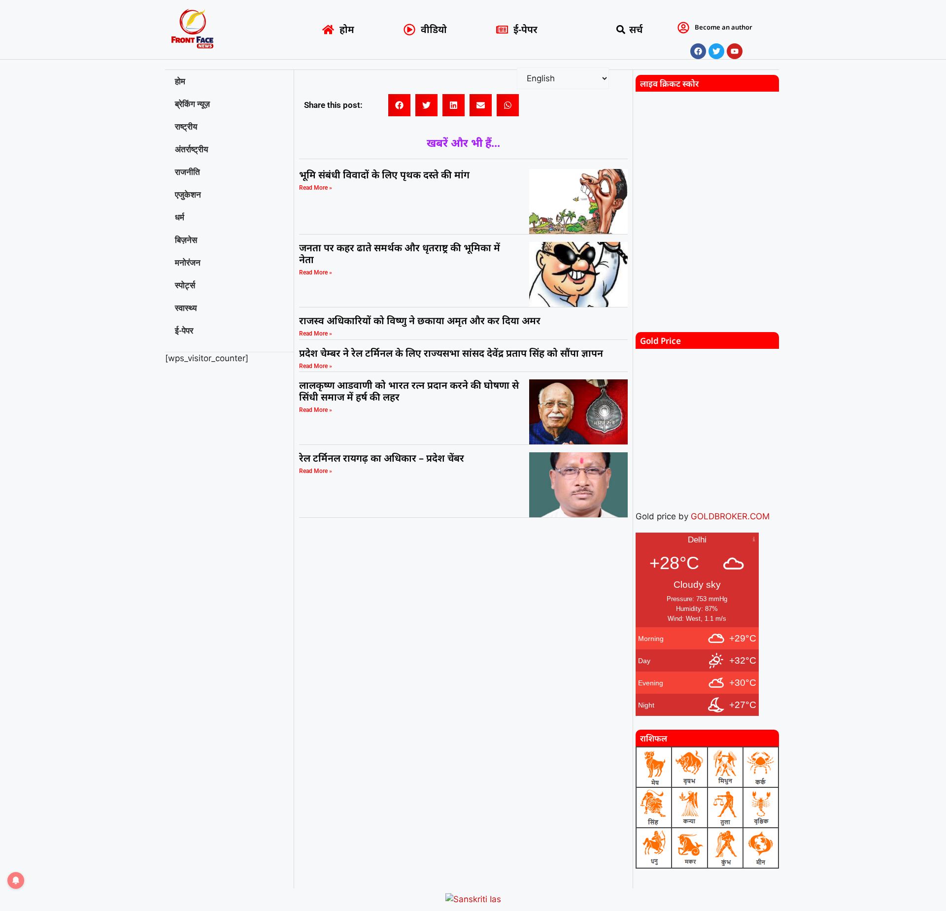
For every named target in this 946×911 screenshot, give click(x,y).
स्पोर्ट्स (185, 285)
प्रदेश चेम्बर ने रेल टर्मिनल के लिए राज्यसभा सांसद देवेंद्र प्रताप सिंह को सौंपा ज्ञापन (451, 353)
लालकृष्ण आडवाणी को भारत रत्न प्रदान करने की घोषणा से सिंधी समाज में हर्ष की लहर (409, 391)
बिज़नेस (186, 240)
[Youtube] (735, 51)
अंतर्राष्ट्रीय (191, 149)
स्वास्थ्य (186, 308)
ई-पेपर (184, 331)
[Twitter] (716, 51)
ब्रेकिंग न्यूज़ (192, 104)
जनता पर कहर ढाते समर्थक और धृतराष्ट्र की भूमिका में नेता (399, 253)
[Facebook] (698, 51)
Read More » (315, 187)
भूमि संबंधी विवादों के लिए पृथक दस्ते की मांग (384, 174)
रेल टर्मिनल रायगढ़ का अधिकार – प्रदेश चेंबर (383, 458)
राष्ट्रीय (186, 127)
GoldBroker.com (730, 516)
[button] (621, 30)
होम (180, 81)
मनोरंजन (188, 263)
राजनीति (187, 172)
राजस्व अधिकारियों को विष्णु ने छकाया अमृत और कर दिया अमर (420, 320)
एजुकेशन (188, 195)
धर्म (179, 217)
